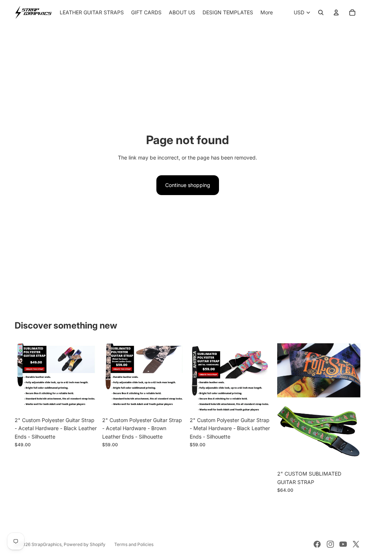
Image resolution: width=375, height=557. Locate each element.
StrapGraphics (46, 544)
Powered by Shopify (84, 544)
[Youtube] (343, 544)
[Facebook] (317, 544)
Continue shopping (187, 185)
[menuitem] (266, 12)
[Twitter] (356, 544)
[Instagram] (330, 544)
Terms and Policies (133, 544)
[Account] (336, 12)
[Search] (321, 12)
